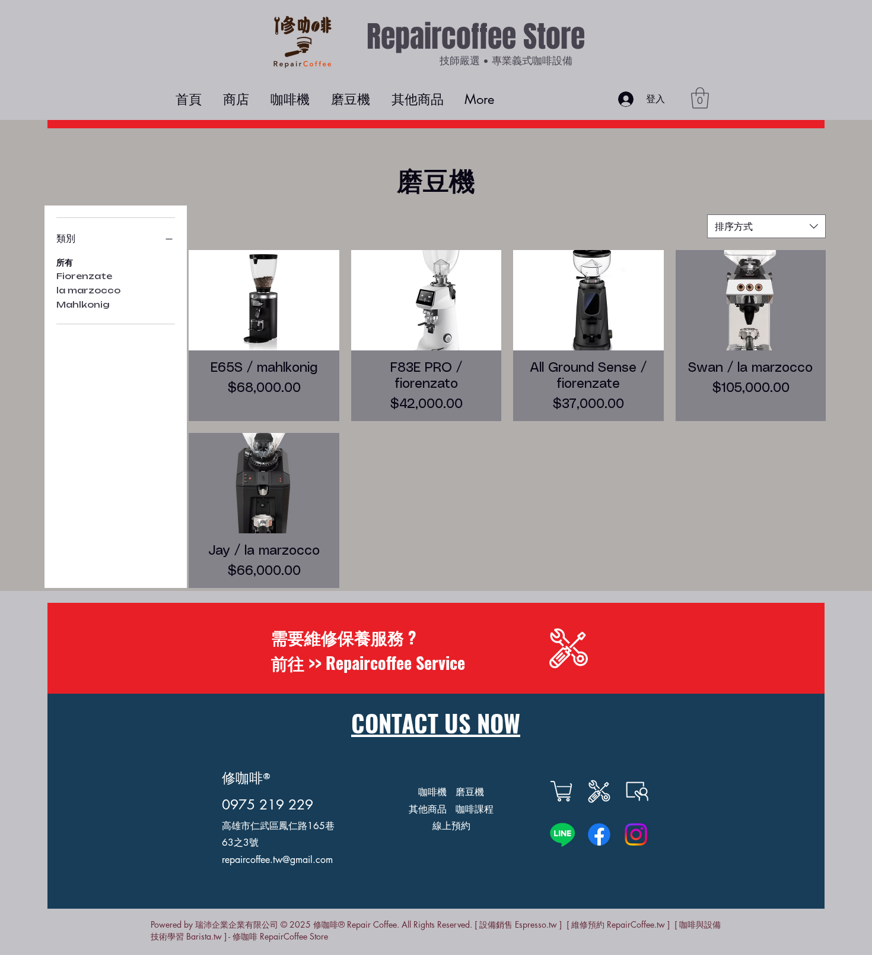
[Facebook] (599, 834)
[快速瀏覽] (264, 300)
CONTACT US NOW (435, 723)
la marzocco (88, 290)
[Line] (562, 834)
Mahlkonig (83, 304)
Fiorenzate (84, 276)
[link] (700, 98)
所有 (64, 262)
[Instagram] (636, 834)
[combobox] (766, 226)
